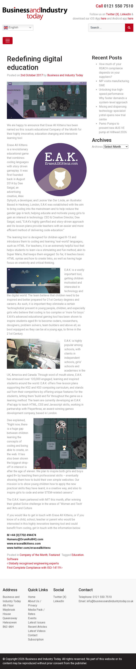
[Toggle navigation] (8, 40)
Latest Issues (36, 622)
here (103, 18)
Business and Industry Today (65, 75)
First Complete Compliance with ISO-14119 (34, 567)
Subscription (36, 639)
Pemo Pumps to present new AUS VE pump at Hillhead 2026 (113, 128)
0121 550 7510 (102, 597)
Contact (32, 635)
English (13, 27)
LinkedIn (125, 14)
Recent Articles (37, 626)
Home (31, 597)
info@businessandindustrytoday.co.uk (110, 601)
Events (32, 618)
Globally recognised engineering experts (33, 563)
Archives (97, 146)
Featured (54, 555)
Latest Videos (37, 631)
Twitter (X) (112, 14)
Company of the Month (34, 555)
